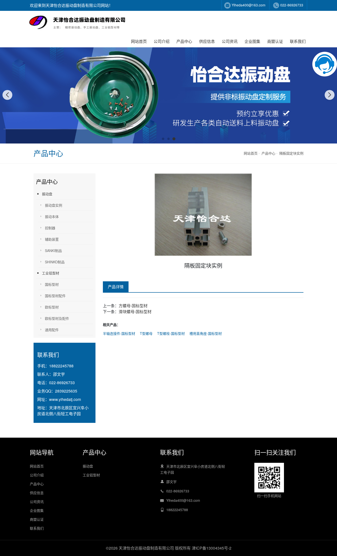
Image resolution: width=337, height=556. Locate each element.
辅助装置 (52, 239)
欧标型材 (52, 307)
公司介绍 (161, 41)
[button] (163, 139)
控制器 (50, 227)
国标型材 (52, 284)
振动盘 (47, 193)
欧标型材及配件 (57, 318)
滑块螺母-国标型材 (135, 311)
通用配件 (52, 329)
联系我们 (298, 41)
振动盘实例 (53, 205)
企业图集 (252, 41)
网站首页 (139, 41)
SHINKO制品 (55, 261)
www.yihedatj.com (65, 399)
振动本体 (52, 216)
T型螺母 (146, 333)
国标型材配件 (55, 295)
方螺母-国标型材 (133, 305)
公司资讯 (230, 41)
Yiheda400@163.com (248, 4)
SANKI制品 (53, 250)
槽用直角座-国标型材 (205, 333)
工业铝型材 (50, 272)
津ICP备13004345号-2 (211, 548)
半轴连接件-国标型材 (119, 333)
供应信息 (207, 41)
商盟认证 (275, 41)
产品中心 (184, 41)
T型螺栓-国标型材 (171, 333)
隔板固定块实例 (291, 153)
